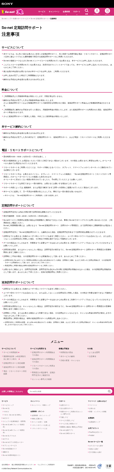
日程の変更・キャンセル (70, 360)
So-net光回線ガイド (10, 449)
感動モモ (6, 452)
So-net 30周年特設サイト (12, 455)
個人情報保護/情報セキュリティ (23, 464)
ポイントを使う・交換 (39, 422)
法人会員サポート (66, 408)
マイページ (93, 405)
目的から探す (94, 449)
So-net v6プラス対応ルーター (13, 442)
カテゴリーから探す (96, 445)
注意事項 (92, 356)
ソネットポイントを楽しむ (41, 425)
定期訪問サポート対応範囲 (14, 363)
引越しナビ (64, 417)
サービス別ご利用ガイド (68, 423)
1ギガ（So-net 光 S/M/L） (13, 415)
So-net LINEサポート (67, 433)
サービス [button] (41, 11)
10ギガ (6, 411)
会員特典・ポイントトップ (41, 415)
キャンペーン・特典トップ (41, 405)
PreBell (91, 435)
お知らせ (92, 408)
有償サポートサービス (21, 18)
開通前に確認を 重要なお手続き (71, 427)
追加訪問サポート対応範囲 (14, 367)
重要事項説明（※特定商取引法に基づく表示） (14, 357)
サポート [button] (76, 11)
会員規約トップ (94, 422)
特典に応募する (37, 418)
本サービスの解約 (67, 356)
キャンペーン (54, 11)
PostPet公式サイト (95, 432)
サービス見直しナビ (67, 420)
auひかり (6, 418)
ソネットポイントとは (39, 428)
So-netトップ (6, 18)
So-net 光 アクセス (9, 436)
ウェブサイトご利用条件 (46, 464)
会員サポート (65, 405)
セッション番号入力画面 (42, 379)
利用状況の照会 (66, 352)
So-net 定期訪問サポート (39, 18)
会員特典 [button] (66, 11)
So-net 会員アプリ (66, 430)
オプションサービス (10, 445)
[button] (86, 12)
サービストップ (8, 405)
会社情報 (5, 464)
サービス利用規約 (10, 352)
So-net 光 (6, 408)
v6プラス (6, 439)
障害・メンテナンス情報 (97, 411)
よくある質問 (94, 352)
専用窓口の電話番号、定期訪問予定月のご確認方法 (43, 373)
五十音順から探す (95, 452)
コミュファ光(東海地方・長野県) (14, 421)
